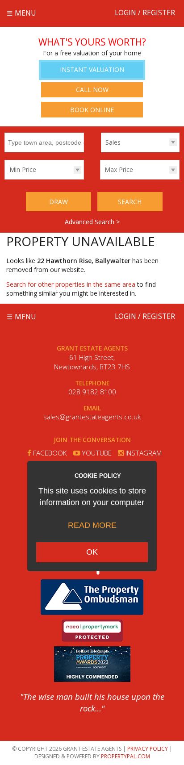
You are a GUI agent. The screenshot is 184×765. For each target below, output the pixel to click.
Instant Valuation (92, 69)
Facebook (49, 453)
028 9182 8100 (92, 392)
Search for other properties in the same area (70, 284)
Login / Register (145, 12)
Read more (92, 525)
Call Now (92, 89)
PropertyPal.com (125, 756)
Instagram (143, 453)
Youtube (96, 453)
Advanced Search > (92, 221)
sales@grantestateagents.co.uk (92, 417)
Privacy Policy (147, 748)
